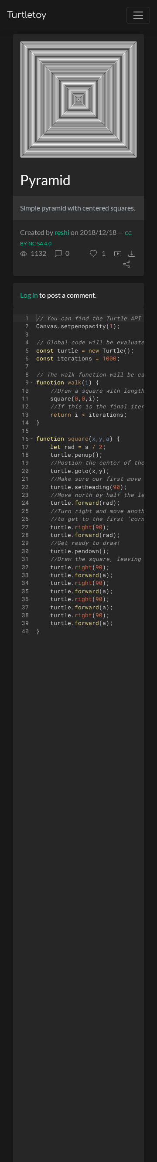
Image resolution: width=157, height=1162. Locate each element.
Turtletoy (26, 15)
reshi (62, 232)
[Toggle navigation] (138, 15)
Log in (29, 295)
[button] (98, 253)
